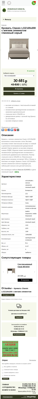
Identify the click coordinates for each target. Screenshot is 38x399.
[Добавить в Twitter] (12, 130)
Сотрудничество (8, 387)
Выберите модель (8, 73)
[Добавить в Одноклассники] (6, 130)
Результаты (32, 360)
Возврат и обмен (9, 390)
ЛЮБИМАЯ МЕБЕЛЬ (16, 9)
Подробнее (19, 317)
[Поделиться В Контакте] (3, 130)
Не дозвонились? (19, 334)
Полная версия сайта (7, 397)
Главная (5, 384)
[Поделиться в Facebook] (9, 130)
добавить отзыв (15, 101)
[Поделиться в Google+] (15, 130)
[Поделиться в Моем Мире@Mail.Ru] (18, 130)
